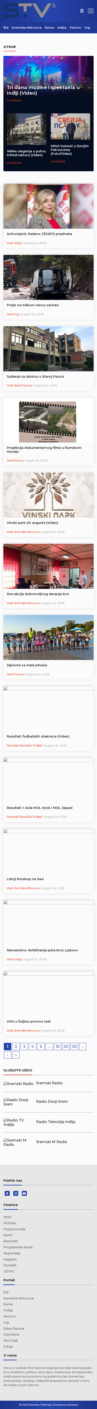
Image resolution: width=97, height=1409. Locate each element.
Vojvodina (11, 1334)
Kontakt (9, 1265)
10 (58, 1046)
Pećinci (75, 27)
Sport (7, 1235)
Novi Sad (10, 1340)
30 (74, 1046)
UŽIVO (8, 1271)
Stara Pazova (13, 1329)
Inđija (62, 27)
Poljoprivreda (14, 1229)
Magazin (10, 1259)
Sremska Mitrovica (27, 27)
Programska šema (17, 1247)
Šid (5, 27)
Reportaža (11, 1253)
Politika (9, 1223)
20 (66, 1046)
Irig (87, 27)
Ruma (49, 27)
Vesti (7, 1217)
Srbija (8, 1347)
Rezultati (10, 1241)
